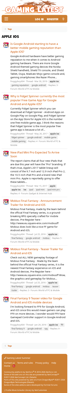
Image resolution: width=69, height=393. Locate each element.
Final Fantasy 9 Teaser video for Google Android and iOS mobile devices (36, 300)
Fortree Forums (50, 385)
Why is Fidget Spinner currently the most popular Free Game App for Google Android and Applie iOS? (37, 100)
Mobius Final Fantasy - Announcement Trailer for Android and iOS (36, 203)
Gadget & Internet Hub (40, 193)
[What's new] (63, 19)
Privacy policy (42, 362)
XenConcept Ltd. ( (22, 377)
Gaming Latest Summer (18, 357)
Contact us (9, 362)
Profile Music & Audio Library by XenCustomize (26, 390)
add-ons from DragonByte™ (42, 379)
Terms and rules (25, 362)
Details (33, 377)
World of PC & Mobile (28, 88)
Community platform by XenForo (30, 372)
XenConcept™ (53, 374)
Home (7, 365)
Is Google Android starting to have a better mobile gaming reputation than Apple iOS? (35, 48)
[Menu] (6, 18)
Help (53, 362)
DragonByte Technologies (15, 382)
